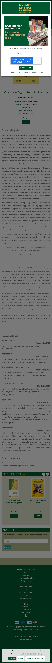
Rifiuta (20, 658)
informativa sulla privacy (35, 72)
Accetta (12, 658)
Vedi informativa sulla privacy (31, 654)
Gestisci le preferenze (35, 658)
